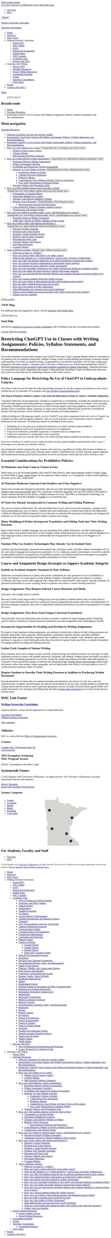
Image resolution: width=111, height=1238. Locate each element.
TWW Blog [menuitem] (18, 82)
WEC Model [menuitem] (18, 45)
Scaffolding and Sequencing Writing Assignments (35, 167)
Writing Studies (25, 1039)
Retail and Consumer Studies (37, 952)
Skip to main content (10, 2)
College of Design (26, 942)
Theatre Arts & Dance (28, 1036)
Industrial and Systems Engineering (34, 989)
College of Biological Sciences (32, 926)
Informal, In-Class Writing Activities (29, 169)
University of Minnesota (28, 864)
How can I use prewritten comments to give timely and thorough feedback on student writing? (55, 268)
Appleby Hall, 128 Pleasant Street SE (18, 747)
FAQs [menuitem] (15, 48)
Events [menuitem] (16, 77)
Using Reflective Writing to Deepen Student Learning (37, 207)
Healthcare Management (29, 979)
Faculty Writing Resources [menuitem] (25, 72)
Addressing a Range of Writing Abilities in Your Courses (38, 220)
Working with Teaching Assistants (28, 237)
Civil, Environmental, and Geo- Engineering (38, 924)
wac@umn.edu (8, 750)
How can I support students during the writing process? (38, 279)
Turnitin (41, 497)
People (10, 1231)
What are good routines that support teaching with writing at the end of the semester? (51, 292)
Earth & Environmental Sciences (33, 955)
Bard (104, 472)
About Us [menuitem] (11, 35)
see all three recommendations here (63, 391)
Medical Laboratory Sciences (31, 999)
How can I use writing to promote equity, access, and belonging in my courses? (43, 212)
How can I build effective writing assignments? (28, 158)
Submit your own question (25, 294)
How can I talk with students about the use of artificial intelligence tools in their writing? (53, 260)
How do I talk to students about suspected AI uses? (36, 284)
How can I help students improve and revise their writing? (33, 188)
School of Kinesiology (28, 1020)
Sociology (23, 1028)
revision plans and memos (69, 689)
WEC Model (18, 885)
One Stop (11, 10)
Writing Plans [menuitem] (19, 53)
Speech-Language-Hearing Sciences (35, 1033)
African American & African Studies (35, 900)
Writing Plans (19, 893)
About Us (11, 874)
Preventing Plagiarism (23, 244)
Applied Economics (27, 911)
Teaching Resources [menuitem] (22, 69)
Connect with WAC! (16, 1234)
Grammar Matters (21, 247)
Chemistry (23, 921)
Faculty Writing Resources (25, 1211)
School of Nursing (26, 1023)
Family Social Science (28, 966)
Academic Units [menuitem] (20, 59)
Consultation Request (28, 1226)
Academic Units (20, 898)
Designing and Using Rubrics (26, 231)
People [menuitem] (10, 85)
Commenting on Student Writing (27, 194)
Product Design (31, 950)
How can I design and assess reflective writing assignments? (40, 266)
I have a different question (19, 250)
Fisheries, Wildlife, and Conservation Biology (39, 968)
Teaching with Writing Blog (60, 310)
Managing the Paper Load (24, 239)
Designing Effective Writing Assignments (31, 161)
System (10, 800)
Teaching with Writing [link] (17, 64)
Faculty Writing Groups (29, 1213)
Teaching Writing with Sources (27, 242)
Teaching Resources (16, 112)
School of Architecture (28, 1018)
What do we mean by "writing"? (27, 253)
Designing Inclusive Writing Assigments (31, 218)
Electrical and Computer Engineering (35, 960)
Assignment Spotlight (22, 1218)
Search (5, 18)
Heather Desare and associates (82, 661)
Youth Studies (24, 1041)
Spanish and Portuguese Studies (33, 1031)
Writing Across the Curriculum (15, 23)
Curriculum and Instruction (30, 937)
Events (16, 1221)
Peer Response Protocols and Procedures (37, 204)
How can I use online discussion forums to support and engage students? (46, 271)
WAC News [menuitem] (12, 38)
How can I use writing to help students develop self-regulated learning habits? (48, 281)
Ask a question (8, 722)
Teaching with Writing (11, 28)
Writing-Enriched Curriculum (14, 717)
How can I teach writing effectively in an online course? (38, 255)
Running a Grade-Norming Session (29, 234)
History (21, 981)
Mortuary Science (26, 1002)
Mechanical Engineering (29, 997)
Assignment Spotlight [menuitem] (22, 74)
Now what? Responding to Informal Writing (38, 183)
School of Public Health (29, 1025)
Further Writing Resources (30, 1216)
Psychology (23, 1015)
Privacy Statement (9, 784)
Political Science (26, 1012)
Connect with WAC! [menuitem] (16, 87)
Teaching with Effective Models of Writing (32, 199)
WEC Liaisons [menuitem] (19, 56)
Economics (23, 958)
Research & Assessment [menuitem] (24, 51)
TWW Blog (18, 1229)
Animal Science (25, 906)
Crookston (11, 803)
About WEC (18, 882)
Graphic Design (31, 947)
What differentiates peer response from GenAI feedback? (39, 289)
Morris (10, 808)
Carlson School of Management (32, 916)
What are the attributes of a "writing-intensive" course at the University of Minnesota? (52, 258)
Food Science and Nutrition (31, 971)
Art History (23, 913)
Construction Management (30, 934)
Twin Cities (12, 813)
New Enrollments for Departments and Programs (40, 1046)
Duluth (10, 805)
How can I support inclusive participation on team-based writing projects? (46, 263)
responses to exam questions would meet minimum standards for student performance (49, 367)
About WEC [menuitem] (18, 43)
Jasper (27, 475)
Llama (20, 475)
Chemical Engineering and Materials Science (38, 919)
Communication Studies (29, 929)
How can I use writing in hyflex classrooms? (33, 286)
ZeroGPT (68, 491)
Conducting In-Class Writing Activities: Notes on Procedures (46, 180)
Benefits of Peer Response (25, 201)
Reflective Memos (26, 177)
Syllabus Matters (20, 153)
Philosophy (23, 1007)
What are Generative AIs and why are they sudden (30, 134)
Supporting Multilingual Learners (28, 196)
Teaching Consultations (23, 1224)
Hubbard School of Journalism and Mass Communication (44, 986)
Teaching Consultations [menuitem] (23, 79)
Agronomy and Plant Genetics (32, 903)
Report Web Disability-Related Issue (17, 787)
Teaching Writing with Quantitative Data (31, 185)
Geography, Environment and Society (35, 973)
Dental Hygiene (25, 939)
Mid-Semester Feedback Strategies (28, 156)
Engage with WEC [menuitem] (21, 61)
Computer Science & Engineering (33, 932)
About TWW (19, 1054)
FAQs (15, 887)
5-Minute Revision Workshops (32, 175)
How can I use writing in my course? (24, 148)
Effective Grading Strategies (25, 229)
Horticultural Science (28, 984)
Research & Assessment (24, 890)
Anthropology (24, 908)
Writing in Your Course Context (27, 150)
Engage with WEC (21, 1044)
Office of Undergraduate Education (40, 736)
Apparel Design (31, 945)
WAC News (12, 877)
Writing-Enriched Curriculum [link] (20, 40)
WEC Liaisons (19, 895)
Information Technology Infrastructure (35, 992)
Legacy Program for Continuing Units (35, 1049)
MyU (9, 12)
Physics (21, 1010)
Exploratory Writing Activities (32, 172)
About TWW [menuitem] (19, 66)
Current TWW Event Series (13, 332)
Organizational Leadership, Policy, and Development (42, 1005)
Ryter (33, 475)
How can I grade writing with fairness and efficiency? (31, 223)
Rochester (11, 811)
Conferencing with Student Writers (28, 210)
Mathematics (24, 994)
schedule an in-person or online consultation (32, 327)
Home (10, 109)
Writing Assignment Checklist (26, 164)
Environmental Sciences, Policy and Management (41, 963)
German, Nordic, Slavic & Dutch (33, 976)
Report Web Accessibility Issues (36, 867)
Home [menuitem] (10, 32)
